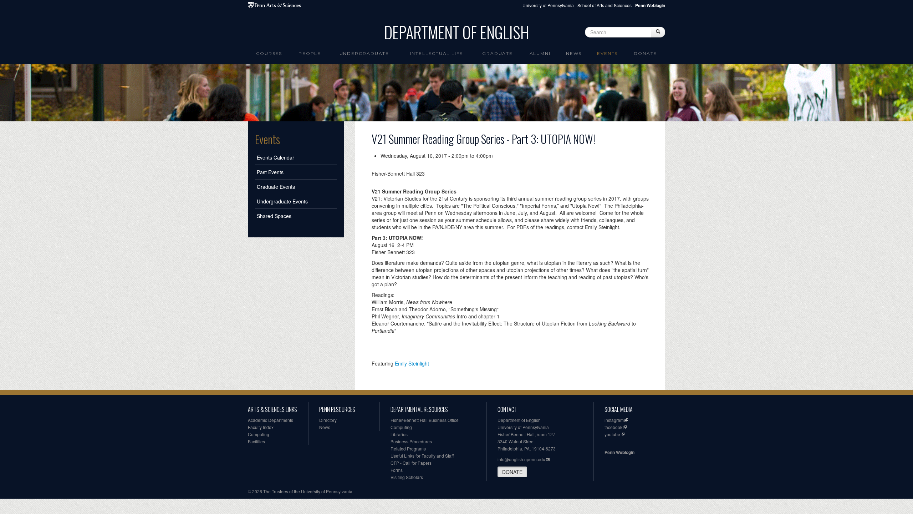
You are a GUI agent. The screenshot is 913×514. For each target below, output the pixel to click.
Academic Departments (270, 420)
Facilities (256, 441)
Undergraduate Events (282, 201)
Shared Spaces (274, 216)
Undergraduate (364, 53)
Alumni (540, 53)
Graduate (497, 53)
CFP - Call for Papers (411, 463)
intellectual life (436, 53)
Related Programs (408, 448)
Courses (269, 53)
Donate (645, 53)
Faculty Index (261, 427)
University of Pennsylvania (548, 5)
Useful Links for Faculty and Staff (422, 456)
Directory (328, 420)
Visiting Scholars (407, 477)
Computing (258, 434)
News (574, 53)
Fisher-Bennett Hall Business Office (425, 420)
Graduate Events (276, 186)
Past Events (270, 172)
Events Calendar (275, 157)
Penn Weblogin (619, 452)
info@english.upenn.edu (521, 459)
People (310, 53)
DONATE (512, 471)
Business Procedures (411, 441)
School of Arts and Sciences (604, 5)
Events (607, 53)
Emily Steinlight (412, 363)
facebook (613, 427)
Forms (397, 470)
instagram (614, 420)
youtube (612, 434)
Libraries (399, 434)
